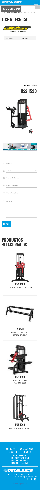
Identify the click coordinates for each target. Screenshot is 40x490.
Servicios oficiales (20, 455)
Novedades (10, 448)
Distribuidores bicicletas (19, 458)
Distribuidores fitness (19, 460)
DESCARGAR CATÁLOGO (30, 85)
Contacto (26, 451)
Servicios (13, 451)
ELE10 (25, 484)
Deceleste (12, 2)
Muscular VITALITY (29, 12)
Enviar (6, 224)
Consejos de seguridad (19, 463)
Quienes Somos (26, 448)
